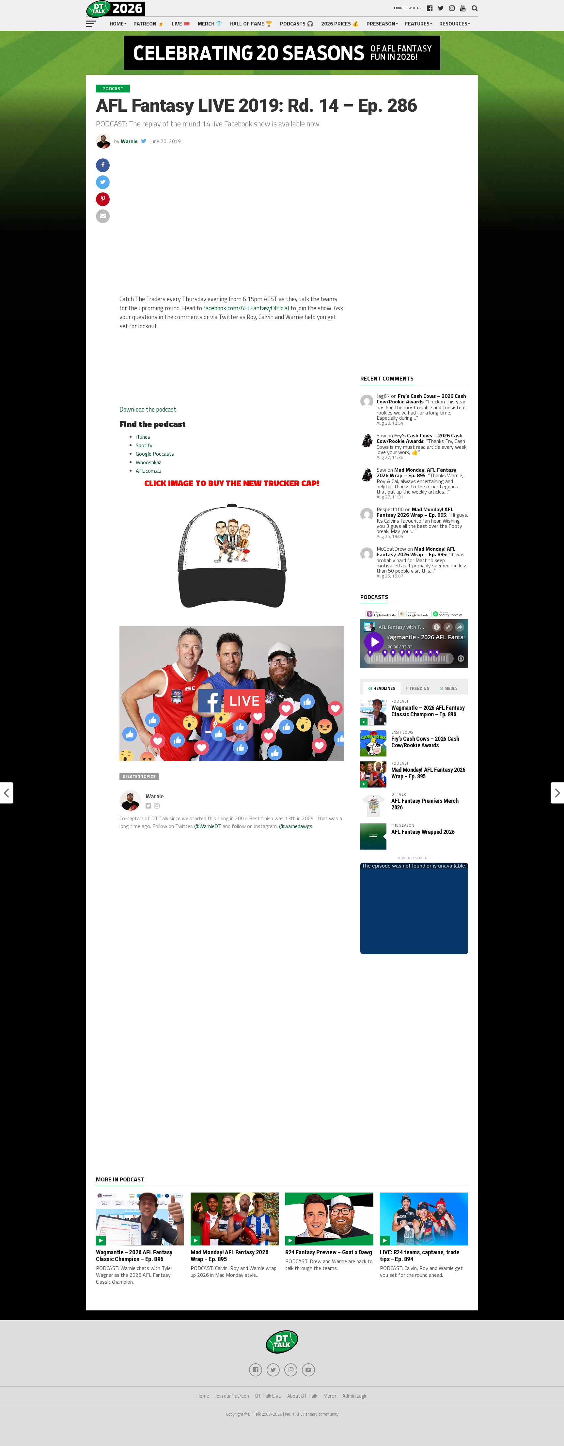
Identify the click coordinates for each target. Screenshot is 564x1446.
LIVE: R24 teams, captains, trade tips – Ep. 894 (420, 1255)
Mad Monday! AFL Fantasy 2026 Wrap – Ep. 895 (416, 472)
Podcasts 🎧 (296, 23)
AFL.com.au (148, 471)
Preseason (381, 23)
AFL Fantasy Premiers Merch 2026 (424, 804)
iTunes (143, 437)
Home (117, 23)
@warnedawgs (295, 826)
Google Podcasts (155, 454)
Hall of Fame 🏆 (251, 23)
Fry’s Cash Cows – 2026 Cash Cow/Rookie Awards (421, 399)
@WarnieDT (207, 826)
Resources (453, 23)
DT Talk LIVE (268, 1396)
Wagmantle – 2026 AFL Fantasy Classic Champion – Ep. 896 (428, 711)
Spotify (144, 445)
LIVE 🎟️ (181, 23)
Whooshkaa (149, 462)
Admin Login (355, 1396)
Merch (329, 1396)
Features (417, 23)
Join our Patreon (232, 1396)
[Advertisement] (409, 267)
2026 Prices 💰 (340, 23)
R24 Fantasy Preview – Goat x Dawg (328, 1252)
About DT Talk (302, 1396)
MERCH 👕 (210, 23)
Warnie (129, 141)
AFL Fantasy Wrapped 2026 (422, 831)
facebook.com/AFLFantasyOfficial (246, 308)
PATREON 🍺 (148, 23)
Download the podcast (147, 409)
